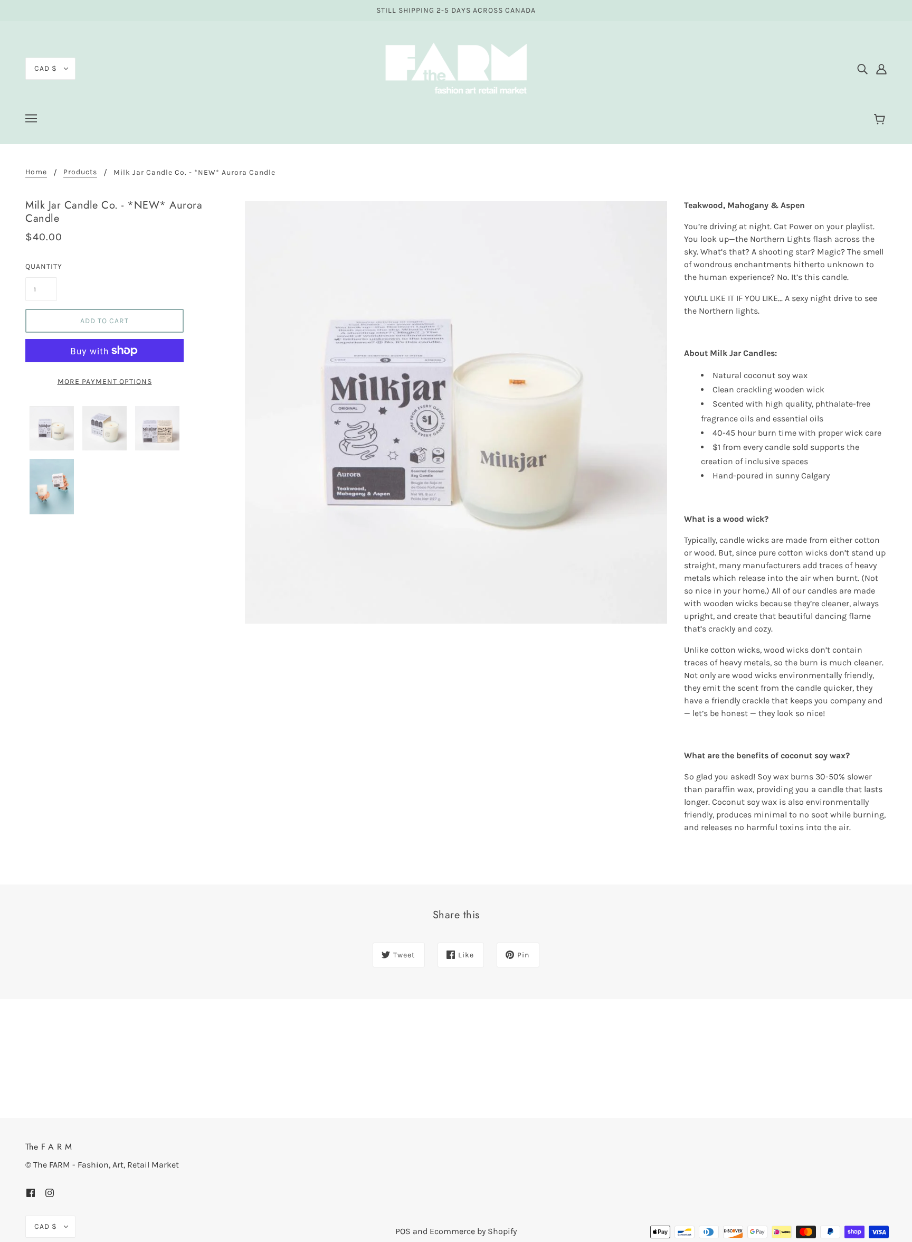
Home (36, 172)
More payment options (105, 381)
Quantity (41, 266)
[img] (862, 68)
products (80, 172)
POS (403, 1231)
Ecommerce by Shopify (473, 1231)
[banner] (456, 68)
